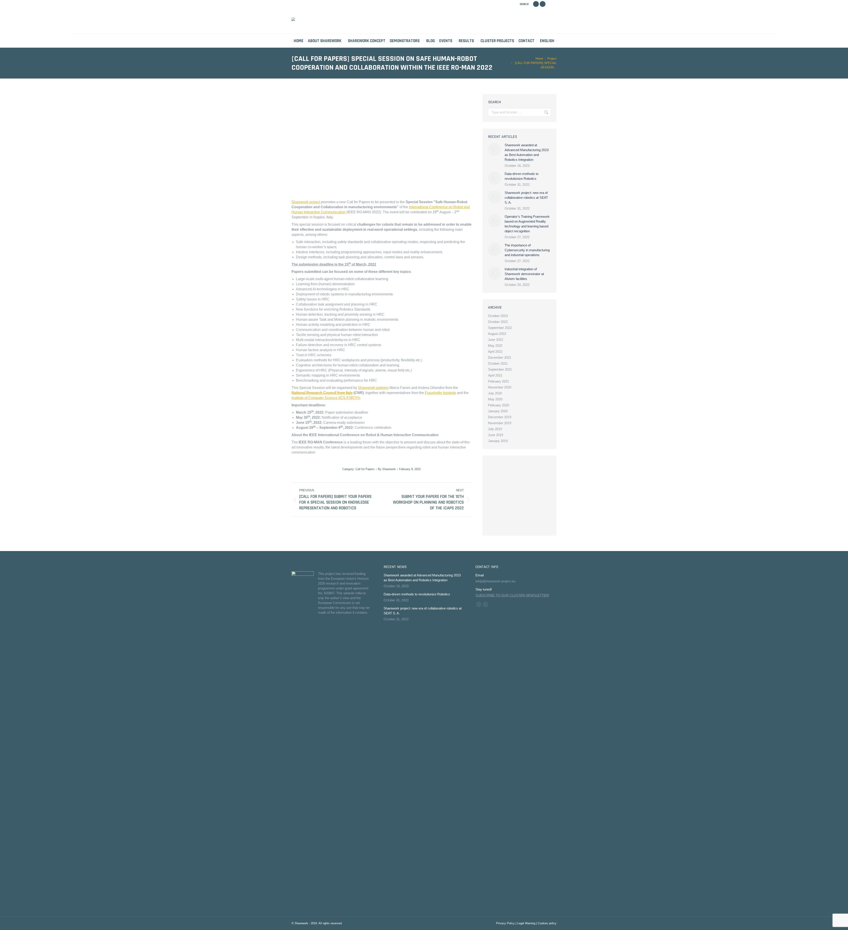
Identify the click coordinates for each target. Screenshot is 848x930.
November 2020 (499, 387)
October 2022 (498, 322)
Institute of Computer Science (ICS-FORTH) (326, 398)
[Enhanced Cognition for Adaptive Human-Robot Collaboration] (513, 504)
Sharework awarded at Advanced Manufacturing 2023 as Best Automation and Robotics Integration (527, 152)
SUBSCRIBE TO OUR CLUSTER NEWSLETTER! (512, 595)
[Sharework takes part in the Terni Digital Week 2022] (530, 504)
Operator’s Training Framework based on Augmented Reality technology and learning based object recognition (527, 224)
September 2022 (500, 328)
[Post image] (494, 149)
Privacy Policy (505, 923)
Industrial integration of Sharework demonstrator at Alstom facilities (524, 274)
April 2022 (495, 351)
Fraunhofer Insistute (440, 393)
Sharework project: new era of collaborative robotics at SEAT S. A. (526, 197)
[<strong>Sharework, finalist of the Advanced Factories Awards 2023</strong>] (513, 470)
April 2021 (495, 375)
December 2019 (499, 417)
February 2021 (498, 381)
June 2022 (495, 339)
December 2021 (499, 357)
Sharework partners (373, 388)
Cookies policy (547, 923)
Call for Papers (365, 469)
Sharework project (306, 202)
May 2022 (495, 345)
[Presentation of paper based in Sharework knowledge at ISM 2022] (496, 504)
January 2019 (498, 441)
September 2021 (500, 369)
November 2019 (499, 423)
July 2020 (495, 393)
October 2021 (498, 363)
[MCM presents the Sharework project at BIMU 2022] (496, 521)
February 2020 (498, 405)
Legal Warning (526, 923)
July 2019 (495, 429)
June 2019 (495, 435)
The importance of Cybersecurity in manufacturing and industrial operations (527, 250)
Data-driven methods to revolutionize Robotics (521, 176)
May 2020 (495, 399)
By (387, 469)
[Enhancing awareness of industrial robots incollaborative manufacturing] (496, 470)
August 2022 (497, 334)
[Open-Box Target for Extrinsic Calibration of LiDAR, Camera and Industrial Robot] (530, 487)
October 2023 (498, 316)
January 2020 (498, 411)
